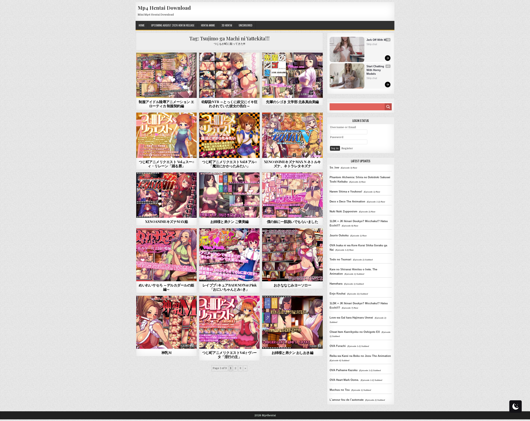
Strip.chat (371, 44)
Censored (174, 62)
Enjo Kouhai (338, 293)
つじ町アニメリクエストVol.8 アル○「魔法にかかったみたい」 (229, 163)
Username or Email (343, 127)
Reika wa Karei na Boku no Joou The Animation (360, 355)
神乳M (166, 352)
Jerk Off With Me (377, 39)
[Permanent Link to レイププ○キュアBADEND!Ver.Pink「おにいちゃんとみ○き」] (229, 254)
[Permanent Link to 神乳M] (166, 322)
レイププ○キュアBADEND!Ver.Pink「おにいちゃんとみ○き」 (229, 287)
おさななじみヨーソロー (292, 285)
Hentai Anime (208, 25)
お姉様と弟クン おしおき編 (292, 352)
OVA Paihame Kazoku (344, 370)
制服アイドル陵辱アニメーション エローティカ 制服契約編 (166, 103)
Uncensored (245, 25)
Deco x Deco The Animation (347, 201)
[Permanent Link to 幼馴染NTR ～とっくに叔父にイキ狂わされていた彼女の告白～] (229, 75)
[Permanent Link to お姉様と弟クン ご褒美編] (229, 195)
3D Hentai (227, 25)
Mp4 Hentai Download (164, 7)
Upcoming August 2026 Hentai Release (172, 25)
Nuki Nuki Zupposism (343, 211)
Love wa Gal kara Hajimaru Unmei (351, 317)
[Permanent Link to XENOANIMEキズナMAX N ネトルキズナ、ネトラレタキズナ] (292, 135)
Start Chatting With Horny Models (375, 70)
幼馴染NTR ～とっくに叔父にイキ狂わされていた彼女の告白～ (229, 103)
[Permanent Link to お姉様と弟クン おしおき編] (292, 322)
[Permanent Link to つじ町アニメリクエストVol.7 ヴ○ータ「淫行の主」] (229, 322)
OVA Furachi (338, 346)
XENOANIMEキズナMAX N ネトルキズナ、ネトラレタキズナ (292, 163)
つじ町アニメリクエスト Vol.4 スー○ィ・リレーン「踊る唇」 (166, 163)
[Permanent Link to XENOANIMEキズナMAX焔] (166, 195)
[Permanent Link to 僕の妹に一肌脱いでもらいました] (292, 195)
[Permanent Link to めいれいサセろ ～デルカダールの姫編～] (166, 254)
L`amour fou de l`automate (347, 399)
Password (336, 137)
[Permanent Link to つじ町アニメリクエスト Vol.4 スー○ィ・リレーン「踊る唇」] (166, 135)
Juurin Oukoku (339, 235)
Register (347, 148)
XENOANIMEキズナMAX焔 (166, 221)
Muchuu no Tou (340, 389)
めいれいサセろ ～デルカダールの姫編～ (166, 287)
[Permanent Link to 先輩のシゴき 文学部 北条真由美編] (292, 75)
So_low (334, 167)
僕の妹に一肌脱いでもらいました (292, 221)
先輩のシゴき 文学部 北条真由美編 (292, 101)
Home (142, 25)
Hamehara (336, 283)
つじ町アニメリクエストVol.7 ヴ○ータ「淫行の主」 (229, 354)
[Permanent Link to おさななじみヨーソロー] (292, 254)
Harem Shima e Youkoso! (346, 191)
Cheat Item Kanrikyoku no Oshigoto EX (355, 331)
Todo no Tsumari (340, 259)
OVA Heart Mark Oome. (344, 379)
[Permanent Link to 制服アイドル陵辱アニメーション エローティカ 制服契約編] (166, 75)
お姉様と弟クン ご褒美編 (229, 221)
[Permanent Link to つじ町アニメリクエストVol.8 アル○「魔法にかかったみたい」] (229, 135)
